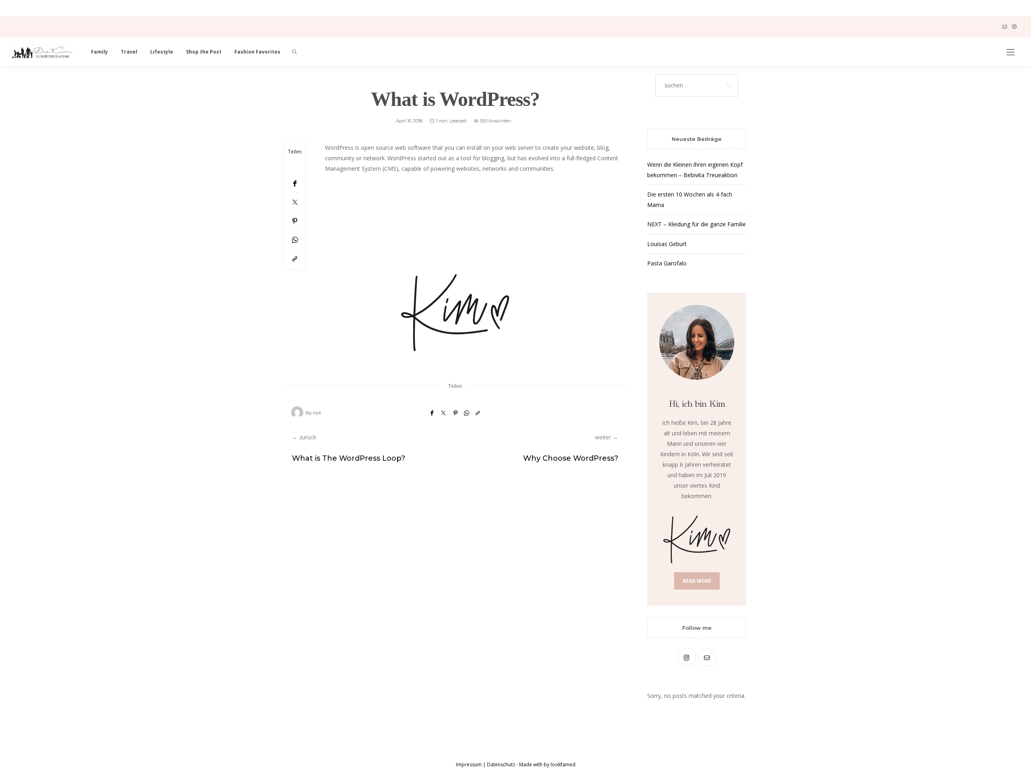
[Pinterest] (295, 220)
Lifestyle (161, 51)
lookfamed (562, 764)
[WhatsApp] (295, 239)
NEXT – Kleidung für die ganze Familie (696, 224)
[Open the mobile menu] (1010, 52)
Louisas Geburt (667, 244)
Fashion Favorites (257, 51)
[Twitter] (295, 202)
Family (99, 51)
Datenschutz (501, 764)
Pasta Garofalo (667, 263)
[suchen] (294, 51)
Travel (129, 51)
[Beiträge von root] (297, 412)
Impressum (469, 764)
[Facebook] (295, 183)
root (317, 413)
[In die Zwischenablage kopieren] (295, 258)
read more (697, 580)
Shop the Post (204, 51)
